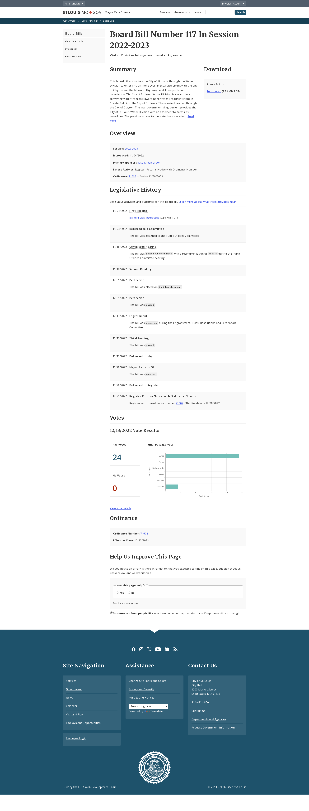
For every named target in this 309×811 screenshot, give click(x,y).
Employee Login (76, 738)
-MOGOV (82, 12)
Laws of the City (90, 20)
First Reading (138, 211)
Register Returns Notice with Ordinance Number (163, 396)
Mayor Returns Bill (141, 367)
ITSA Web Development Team (97, 787)
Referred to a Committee (146, 229)
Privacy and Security (141, 689)
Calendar (71, 706)
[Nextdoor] (167, 649)
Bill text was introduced (144, 217)
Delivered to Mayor (142, 356)
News (197, 12)
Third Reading (139, 338)
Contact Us (199, 711)
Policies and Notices (141, 697)
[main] (154, 324)
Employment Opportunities (83, 723)
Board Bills (108, 20)
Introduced (214, 91)
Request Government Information (213, 727)
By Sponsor (71, 48)
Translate (156, 711)
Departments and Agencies (209, 719)
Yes (121, 592)
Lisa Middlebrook (149, 162)
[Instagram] (141, 649)
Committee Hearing (142, 246)
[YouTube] (158, 649)
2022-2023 (131, 148)
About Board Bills (74, 41)
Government (182, 12)
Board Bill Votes (73, 56)
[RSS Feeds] (175, 649)
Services (165, 12)
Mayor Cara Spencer (118, 12)
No (133, 592)
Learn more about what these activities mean (208, 202)
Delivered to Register (144, 385)
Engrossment (138, 316)
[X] (149, 649)
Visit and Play (74, 714)
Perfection (136, 280)
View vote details (120, 508)
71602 (132, 176)
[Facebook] (133, 649)
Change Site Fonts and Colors (147, 681)
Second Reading (140, 269)
